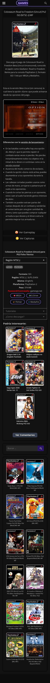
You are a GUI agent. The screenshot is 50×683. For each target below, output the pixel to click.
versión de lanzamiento (32, 142)
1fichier (18, 302)
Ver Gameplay (27, 232)
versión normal (13, 165)
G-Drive (34, 295)
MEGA (18, 295)
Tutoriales (11, 311)
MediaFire (34, 302)
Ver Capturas (27, 238)
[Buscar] (41, 448)
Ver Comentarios (25, 435)
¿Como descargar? (15, 316)
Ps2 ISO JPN (18, 267)
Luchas (9, 267)
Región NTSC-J (13, 260)
